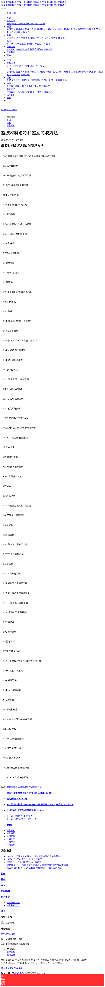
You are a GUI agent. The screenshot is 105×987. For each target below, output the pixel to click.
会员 (3, 885)
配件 (3, 879)
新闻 (9, 122)
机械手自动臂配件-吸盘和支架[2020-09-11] (27, 810)
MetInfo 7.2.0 (18, 973)
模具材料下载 (13, 905)
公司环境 (11, 836)
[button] (6, 109)
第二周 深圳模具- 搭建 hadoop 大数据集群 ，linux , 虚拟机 (34, 868)
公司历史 (11, 839)
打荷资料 (11, 845)
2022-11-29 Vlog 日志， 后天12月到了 (24, 859)
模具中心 (5, 897)
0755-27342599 (8, 934)
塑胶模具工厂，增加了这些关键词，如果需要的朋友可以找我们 (37, 865)
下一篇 (22, 819)
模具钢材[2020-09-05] (17, 798)
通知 (3, 911)
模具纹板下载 (13, 902)
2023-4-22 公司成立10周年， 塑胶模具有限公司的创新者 (33, 856)
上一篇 (19, 816)
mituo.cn (41, 973)
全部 (9, 23)
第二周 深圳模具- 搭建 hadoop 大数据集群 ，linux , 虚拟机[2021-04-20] (40, 804)
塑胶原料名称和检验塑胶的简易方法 (24, 787)
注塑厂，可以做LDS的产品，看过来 (24, 862)
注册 (13, 13)
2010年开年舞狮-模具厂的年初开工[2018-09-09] (29, 793)
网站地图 (5, 891)
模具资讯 (11, 833)
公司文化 (11, 842)
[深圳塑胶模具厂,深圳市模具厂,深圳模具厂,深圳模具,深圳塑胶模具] (52, 4)
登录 (9, 13)
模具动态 (11, 125)
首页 (9, 18)
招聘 (3, 873)
